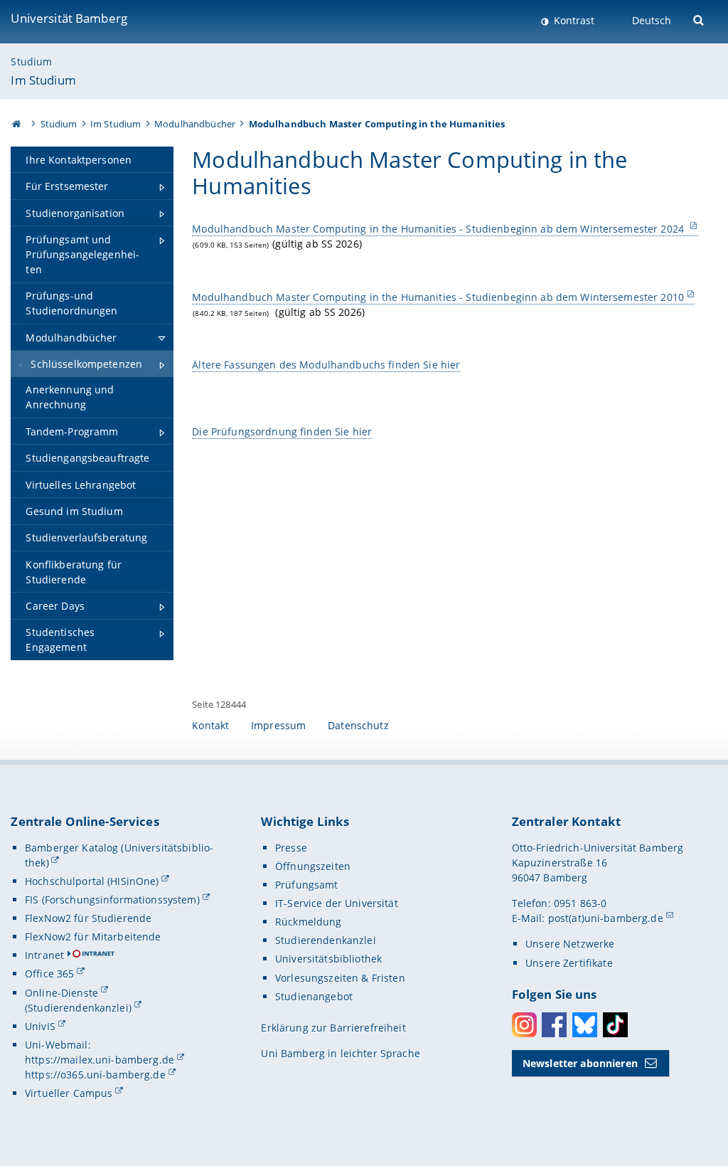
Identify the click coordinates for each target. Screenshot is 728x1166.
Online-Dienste (61, 993)
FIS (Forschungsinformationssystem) (112, 899)
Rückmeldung (308, 921)
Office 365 (49, 973)
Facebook (554, 1024)
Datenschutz (358, 725)
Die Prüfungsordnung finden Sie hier (282, 431)
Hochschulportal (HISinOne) (92, 881)
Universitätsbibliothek (328, 958)
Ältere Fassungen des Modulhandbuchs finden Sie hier (326, 364)
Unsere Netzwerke (569, 943)
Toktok (615, 1024)
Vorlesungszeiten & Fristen (340, 978)
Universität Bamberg (69, 18)
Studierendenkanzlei (325, 940)
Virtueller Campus (68, 1093)
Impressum (278, 725)
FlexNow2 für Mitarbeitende (93, 936)
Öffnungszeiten (312, 866)
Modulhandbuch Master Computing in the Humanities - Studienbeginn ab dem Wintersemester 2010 (438, 297)
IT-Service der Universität (336, 903)
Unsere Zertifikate (569, 963)
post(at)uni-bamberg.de (605, 918)
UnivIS (40, 1026)
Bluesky (584, 1024)
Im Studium (43, 80)
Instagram (524, 1024)
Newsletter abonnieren (580, 1063)
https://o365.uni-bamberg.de (95, 1074)
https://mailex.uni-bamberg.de (99, 1059)
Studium (31, 61)
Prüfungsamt (306, 884)
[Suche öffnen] (699, 19)
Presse (291, 847)
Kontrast (572, 20)
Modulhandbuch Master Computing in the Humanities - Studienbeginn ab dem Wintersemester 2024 (439, 228)
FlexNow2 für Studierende (88, 918)
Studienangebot (314, 996)
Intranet (44, 955)
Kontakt (210, 725)
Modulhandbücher (194, 123)
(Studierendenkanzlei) (78, 1007)
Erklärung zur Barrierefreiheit (333, 1027)
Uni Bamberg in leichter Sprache (340, 1053)
